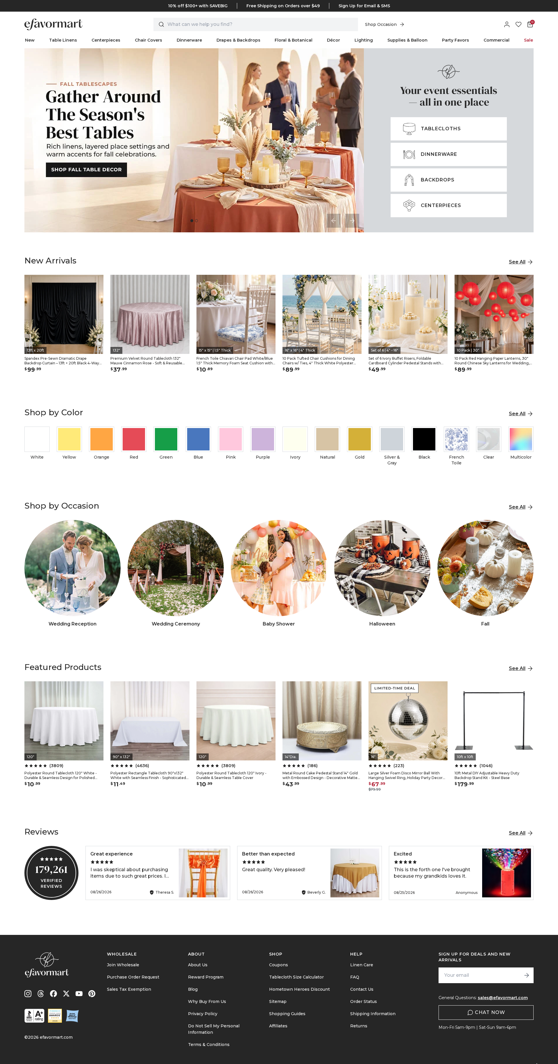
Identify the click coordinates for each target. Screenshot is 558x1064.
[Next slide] (352, 221)
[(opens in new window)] (34, 1016)
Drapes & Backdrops (238, 40)
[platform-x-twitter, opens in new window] (66, 993)
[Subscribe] (526, 975)
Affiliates (278, 1026)
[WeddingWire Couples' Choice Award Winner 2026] (55, 1016)
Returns (358, 1026)
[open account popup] (506, 24)
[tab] (191, 220)
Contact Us (361, 989)
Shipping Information (373, 1013)
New (30, 40)
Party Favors (455, 40)
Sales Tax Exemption (129, 989)
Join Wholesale (123, 964)
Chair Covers (148, 40)
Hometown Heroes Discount (299, 989)
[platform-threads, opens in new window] (40, 993)
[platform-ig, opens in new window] (27, 993)
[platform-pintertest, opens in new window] (91, 993)
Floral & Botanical (293, 40)
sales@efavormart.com (503, 997)
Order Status (363, 1001)
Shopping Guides (287, 1013)
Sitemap (278, 1001)
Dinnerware (189, 40)
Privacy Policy (202, 1013)
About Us (198, 964)
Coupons (278, 964)
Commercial (496, 40)
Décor (333, 40)
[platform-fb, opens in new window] (53, 993)
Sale (528, 40)
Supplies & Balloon (407, 40)
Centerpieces (106, 40)
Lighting (364, 40)
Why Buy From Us (207, 1001)
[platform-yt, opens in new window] (79, 993)
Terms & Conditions (209, 1044)
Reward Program (205, 977)
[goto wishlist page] (518, 24)
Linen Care (361, 964)
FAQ (354, 977)
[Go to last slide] (334, 221)
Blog (193, 989)
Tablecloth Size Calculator (296, 977)
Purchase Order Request (133, 977)
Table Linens (63, 40)
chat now (490, 1012)
